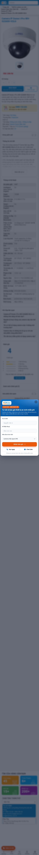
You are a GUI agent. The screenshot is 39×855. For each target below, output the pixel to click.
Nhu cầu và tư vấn (7, 434)
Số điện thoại (6, 426)
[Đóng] (36, 401)
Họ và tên (5, 418)
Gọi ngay (12, 449)
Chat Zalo (30, 449)
